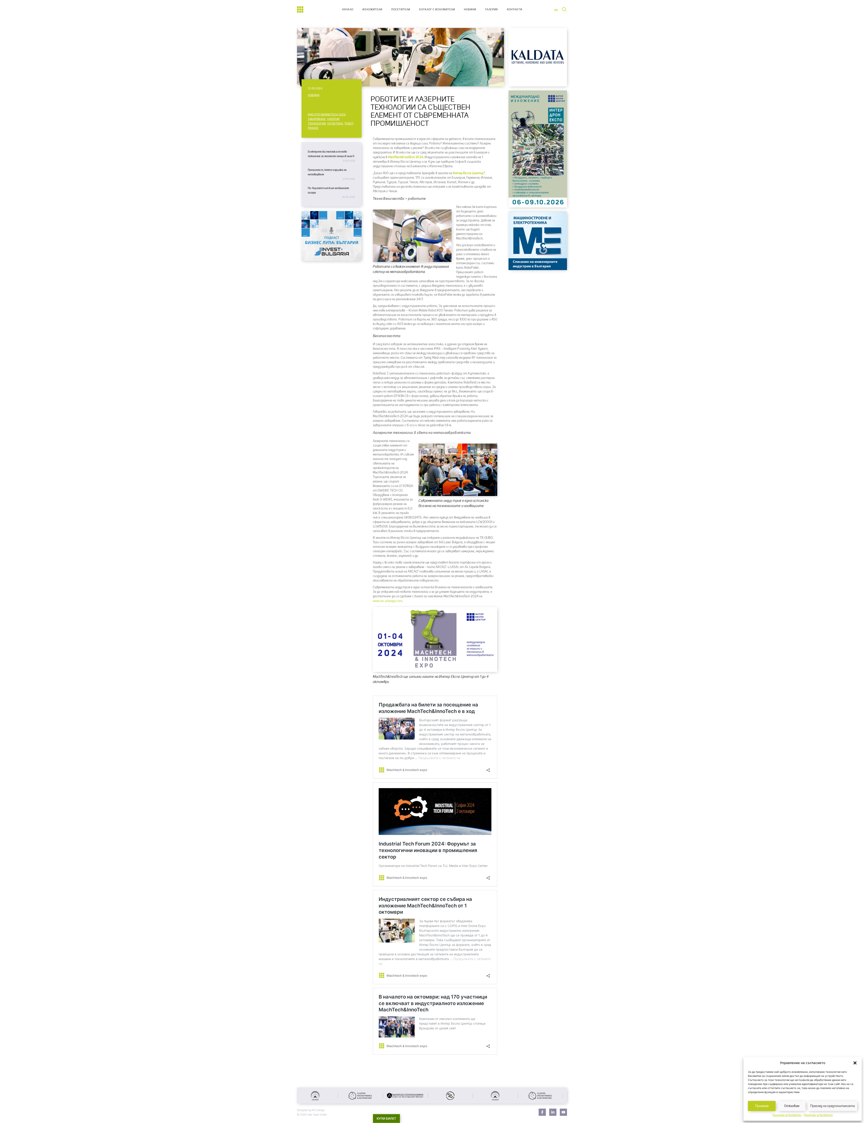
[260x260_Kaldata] (537, 85)
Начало (347, 9)
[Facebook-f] (542, 1112)
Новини (470, 9)
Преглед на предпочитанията (832, 1106)
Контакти (514, 9)
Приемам (762, 1106)
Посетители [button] (400, 9)
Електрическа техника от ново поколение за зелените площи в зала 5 (331, 154)
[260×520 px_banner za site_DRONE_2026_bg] (537, 206)
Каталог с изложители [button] (437, 9)
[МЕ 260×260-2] (537, 269)
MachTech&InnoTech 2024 (326, 114)
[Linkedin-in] (552, 1112)
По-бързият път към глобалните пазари (328, 190)
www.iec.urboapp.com (387, 601)
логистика (335, 123)
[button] (855, 1063)
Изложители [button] (372, 9)
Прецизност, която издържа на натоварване (327, 172)
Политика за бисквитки (786, 1115)
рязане (313, 128)
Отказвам (791, 1106)
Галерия (491, 9)
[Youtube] (563, 1112)
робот (349, 123)
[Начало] (300, 9)
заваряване (317, 119)
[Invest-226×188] (332, 260)
